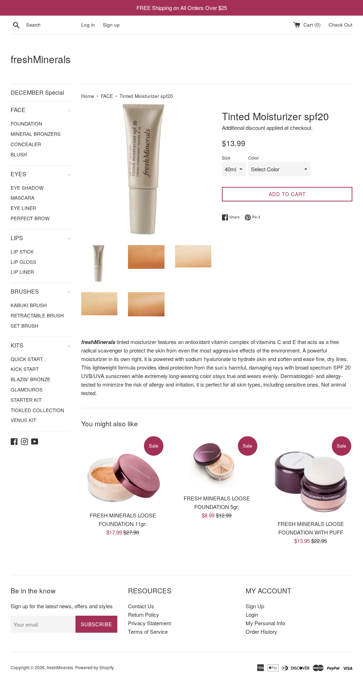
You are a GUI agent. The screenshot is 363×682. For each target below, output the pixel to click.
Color (253, 158)
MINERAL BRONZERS (36, 133)
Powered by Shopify (94, 667)
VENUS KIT (23, 419)
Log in (88, 24)
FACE (40, 110)
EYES (40, 174)
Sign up (111, 24)
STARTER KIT (26, 399)
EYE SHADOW (27, 187)
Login (252, 614)
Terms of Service (148, 631)
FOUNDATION (26, 123)
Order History (261, 631)
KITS (40, 345)
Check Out (340, 24)
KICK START (25, 368)
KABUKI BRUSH (29, 305)
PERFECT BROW (30, 218)
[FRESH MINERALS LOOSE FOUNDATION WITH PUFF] (310, 475)
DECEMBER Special (37, 92)
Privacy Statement (149, 623)
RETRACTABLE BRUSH (37, 315)
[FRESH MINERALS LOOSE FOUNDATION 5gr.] (216, 463)
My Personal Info (265, 623)
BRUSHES (40, 291)
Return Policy (143, 614)
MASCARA (22, 197)
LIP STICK (22, 251)
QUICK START (27, 358)
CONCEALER (26, 144)
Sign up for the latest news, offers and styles (62, 606)
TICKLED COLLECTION (37, 410)
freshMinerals (41, 59)
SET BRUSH (24, 325)
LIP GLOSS (23, 261)
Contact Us (141, 606)
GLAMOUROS (27, 389)
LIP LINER (22, 271)
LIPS (40, 238)
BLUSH (19, 154)
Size (226, 158)
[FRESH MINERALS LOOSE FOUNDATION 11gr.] (122, 471)
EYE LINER (23, 207)
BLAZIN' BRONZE (30, 379)
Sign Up (255, 606)
